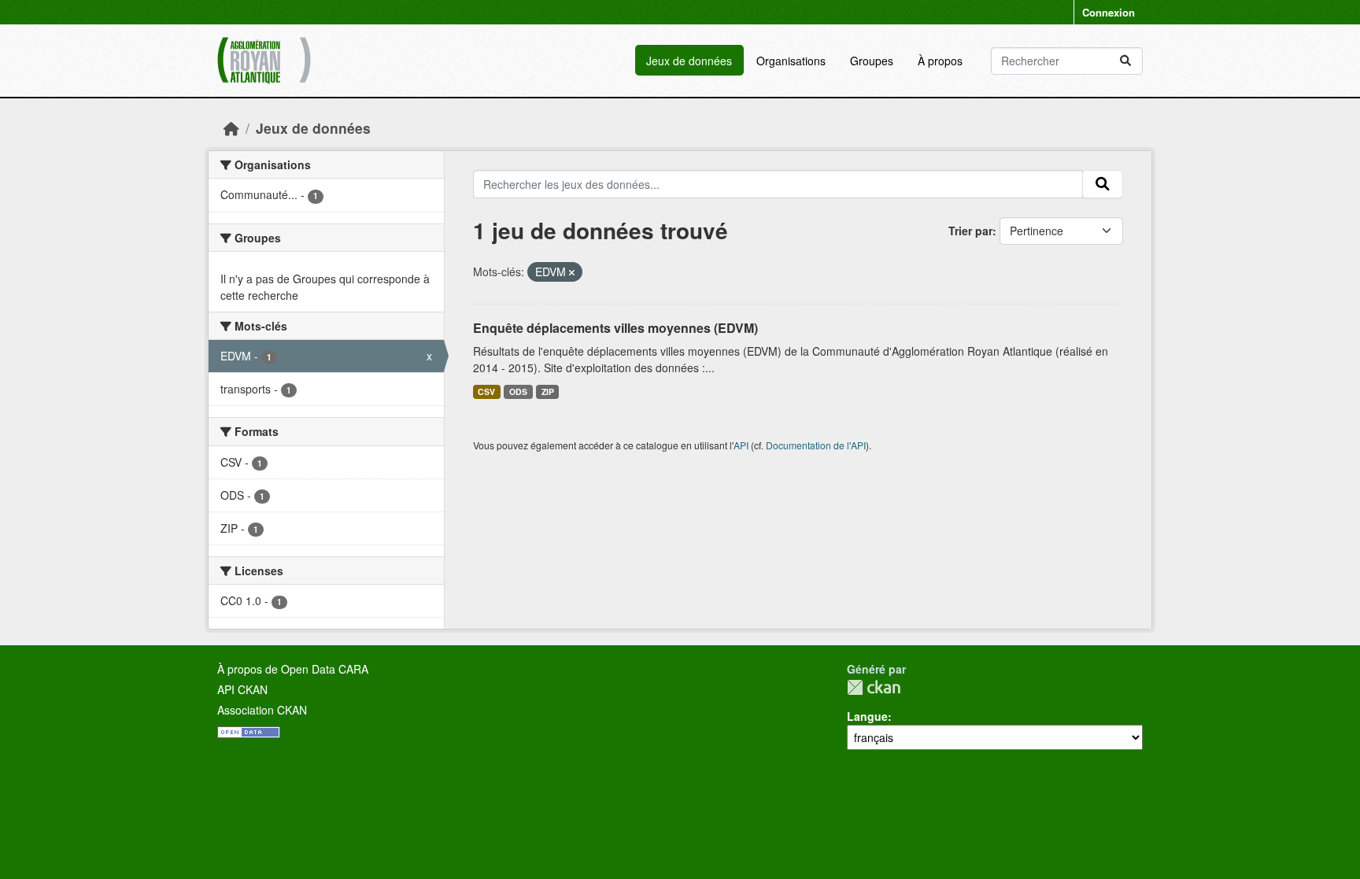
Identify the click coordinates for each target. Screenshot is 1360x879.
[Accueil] (231, 128)
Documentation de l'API (816, 445)
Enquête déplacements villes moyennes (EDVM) (615, 328)
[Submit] (1125, 61)
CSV (486, 391)
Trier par (970, 230)
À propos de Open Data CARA (292, 669)
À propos (940, 60)
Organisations (791, 60)
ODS (518, 391)
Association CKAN (262, 710)
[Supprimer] (572, 272)
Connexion (1108, 12)
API (741, 445)
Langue (867, 716)
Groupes (871, 60)
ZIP (547, 391)
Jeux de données (689, 60)
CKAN (873, 687)
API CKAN (242, 689)
